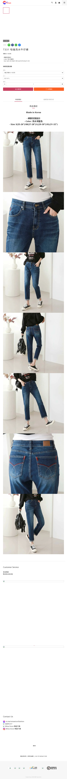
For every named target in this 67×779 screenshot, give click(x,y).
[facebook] (12, 45)
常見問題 (6, 572)
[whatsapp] (16, 45)
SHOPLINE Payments (36, 777)
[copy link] (19, 45)
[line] (9, 45)
